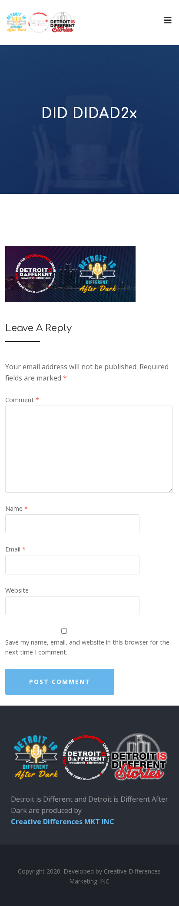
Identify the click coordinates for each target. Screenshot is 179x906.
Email (15, 549)
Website (17, 590)
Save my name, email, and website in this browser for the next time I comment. (87, 647)
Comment (22, 400)
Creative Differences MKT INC (62, 821)
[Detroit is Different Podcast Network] (40, 22)
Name (16, 508)
